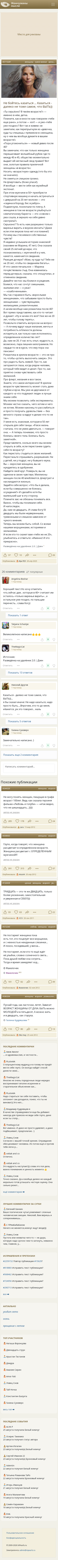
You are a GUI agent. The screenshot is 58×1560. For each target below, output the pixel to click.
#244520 (6, 788)
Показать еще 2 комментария (20, 754)
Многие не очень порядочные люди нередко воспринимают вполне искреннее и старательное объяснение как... (26, 1083)
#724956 (7, 1281)
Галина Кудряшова (16, 1020)
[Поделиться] (27, 555)
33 (9, 912)
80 (22, 1029)
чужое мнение (41, 62)
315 (22, 868)
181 (10, 981)
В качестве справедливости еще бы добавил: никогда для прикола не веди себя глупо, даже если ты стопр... (27, 1115)
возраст (51, 788)
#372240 (6, 927)
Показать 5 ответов (19, 721)
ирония (28, 883)
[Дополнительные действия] (34, 555)
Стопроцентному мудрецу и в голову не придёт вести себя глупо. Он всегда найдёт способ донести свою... (27, 1067)
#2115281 (7, 62)
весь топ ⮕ (9, 1409)
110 (10, 1029)
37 (9, 555)
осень (6, 1318)
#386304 (6, 996)
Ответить (7, 608)
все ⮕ (6, 1294)
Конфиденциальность (16, 1538)
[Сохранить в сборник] (15, 555)
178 (22, 821)
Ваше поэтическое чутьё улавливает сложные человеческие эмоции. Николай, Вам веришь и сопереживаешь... (27, 1215)
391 (10, 868)
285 (10, 821)
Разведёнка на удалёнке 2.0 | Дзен (23, 546)
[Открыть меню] (53, 4)
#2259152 (8, 1261)
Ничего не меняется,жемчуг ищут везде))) (24, 1228)
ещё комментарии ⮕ (14, 1191)
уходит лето (10, 1311)
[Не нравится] (53, 608)
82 (22, 981)
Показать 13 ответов (20, 672)
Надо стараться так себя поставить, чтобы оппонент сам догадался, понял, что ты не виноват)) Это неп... (25, 1099)
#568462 (7, 1274)
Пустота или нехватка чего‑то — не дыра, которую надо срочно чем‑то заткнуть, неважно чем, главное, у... (28, 1240)
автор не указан (11, 812)
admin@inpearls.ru (27, 1550)
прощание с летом (13, 1325)
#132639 (6, 883)
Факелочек (12, 972)
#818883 (7, 1267)
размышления (50, 996)
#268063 (6, 836)
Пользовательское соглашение (20, 1533)
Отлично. (8, 1156)
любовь (33, 927)
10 (20, 555)
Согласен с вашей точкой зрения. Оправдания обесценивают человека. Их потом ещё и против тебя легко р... (28, 1143)
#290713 (7, 1287)
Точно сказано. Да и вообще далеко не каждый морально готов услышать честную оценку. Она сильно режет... (27, 1182)
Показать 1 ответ (18, 615)
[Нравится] (5, 555)
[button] (29, 755)
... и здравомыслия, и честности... (20, 1054)
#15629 (38, 1261)
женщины (29, 62)
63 (20, 912)
